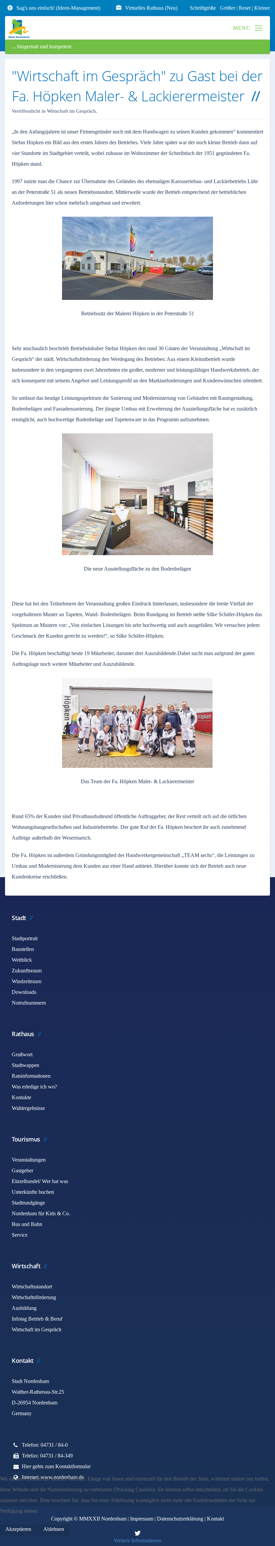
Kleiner (262, 8)
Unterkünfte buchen (33, 1192)
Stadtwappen (25, 1065)
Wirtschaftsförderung (34, 1297)
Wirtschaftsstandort (32, 1286)
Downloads (24, 992)
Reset (245, 8)
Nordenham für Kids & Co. (41, 1213)
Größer (227, 8)
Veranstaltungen (29, 1160)
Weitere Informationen (137, 1540)
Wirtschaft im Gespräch (36, 1329)
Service (20, 1235)
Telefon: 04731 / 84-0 (45, 1445)
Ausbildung (24, 1308)
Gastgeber (22, 1170)
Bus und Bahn (27, 1224)
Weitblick (22, 960)
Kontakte (21, 1097)
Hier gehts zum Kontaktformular (56, 1466)
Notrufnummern (29, 1003)
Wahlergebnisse (28, 1108)
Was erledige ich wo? (34, 1086)
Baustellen (23, 949)
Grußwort (22, 1054)
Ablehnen (53, 1529)
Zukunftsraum (27, 970)
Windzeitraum (26, 981)
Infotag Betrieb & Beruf (37, 1319)
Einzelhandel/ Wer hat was (40, 1181)
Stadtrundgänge (28, 1203)
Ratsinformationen (31, 1076)
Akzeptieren (18, 1529)
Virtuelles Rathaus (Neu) (151, 8)
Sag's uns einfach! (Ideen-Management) (58, 8)
